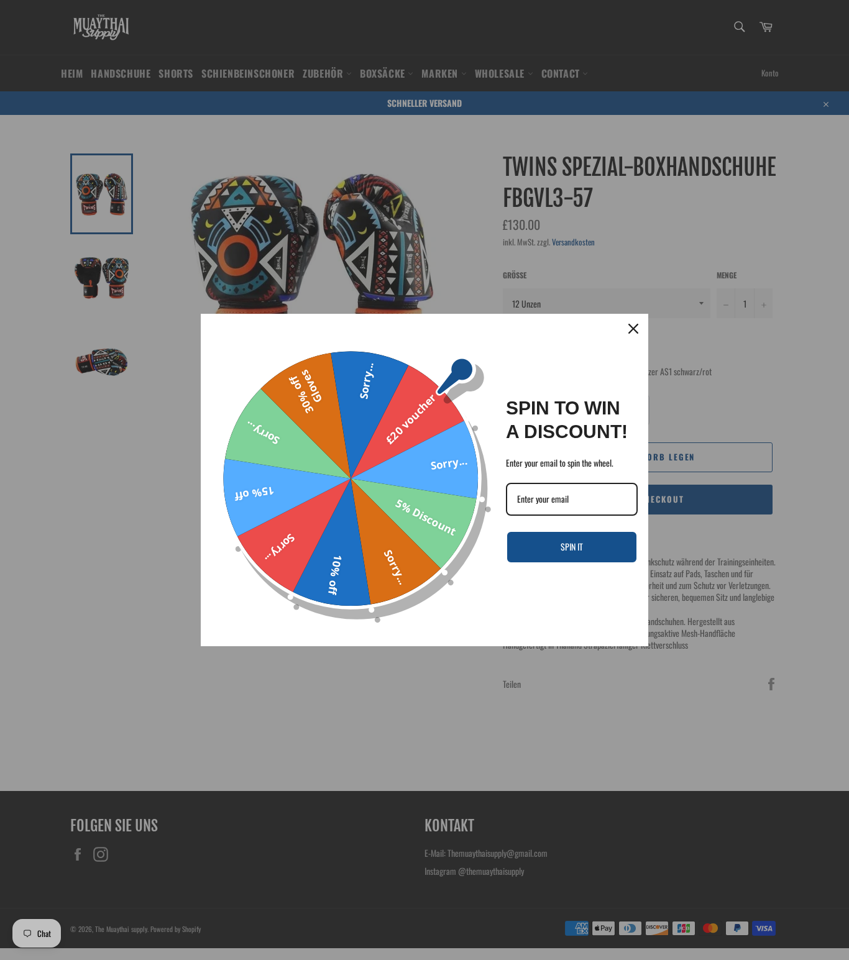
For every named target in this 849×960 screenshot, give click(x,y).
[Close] (633, 329)
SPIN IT (572, 546)
